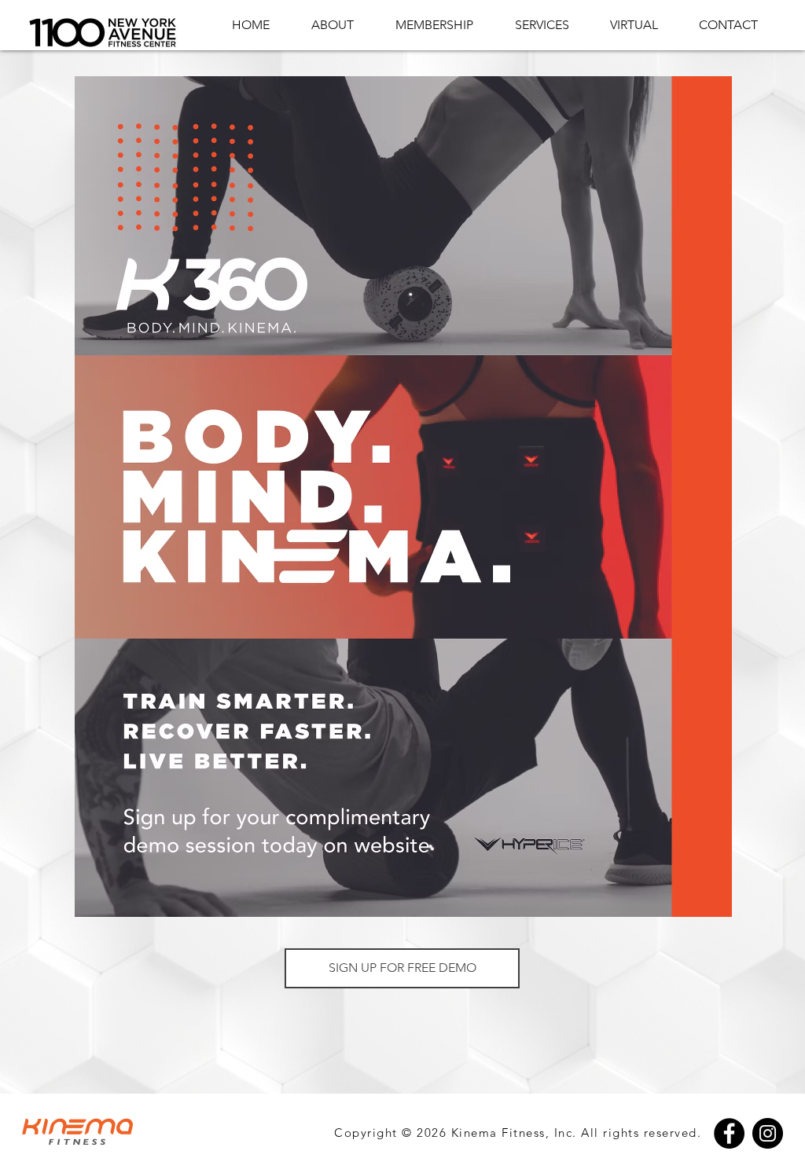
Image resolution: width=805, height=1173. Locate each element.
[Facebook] (729, 1133)
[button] (402, 968)
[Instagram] (767, 1133)
